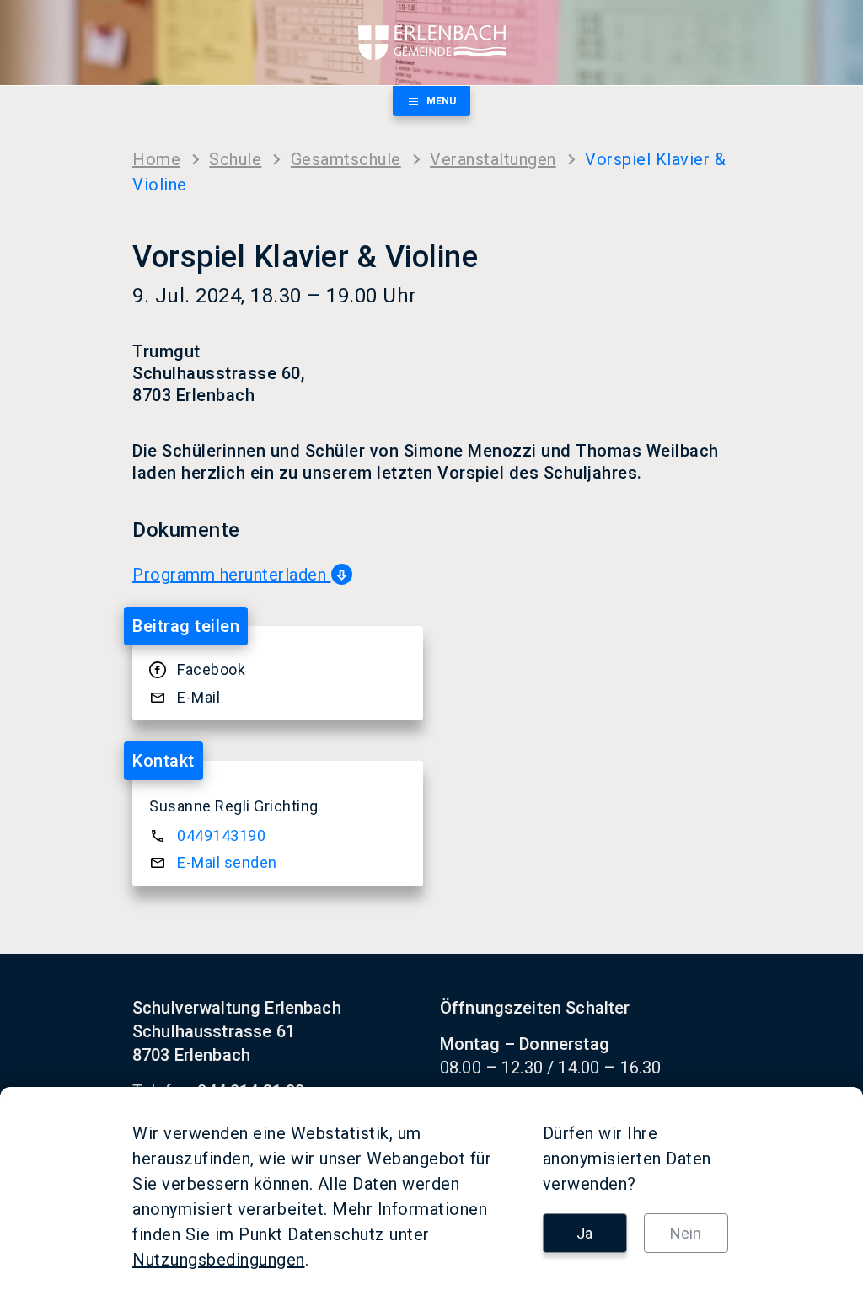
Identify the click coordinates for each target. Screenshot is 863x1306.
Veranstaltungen (493, 159)
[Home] (431, 42)
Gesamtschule (346, 159)
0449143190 (221, 835)
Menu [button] (441, 101)
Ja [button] (584, 1233)
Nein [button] (685, 1233)
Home (156, 159)
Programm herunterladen (231, 575)
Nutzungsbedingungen (218, 1260)
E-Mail (198, 697)
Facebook (211, 669)
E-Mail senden (227, 862)
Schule (235, 159)
